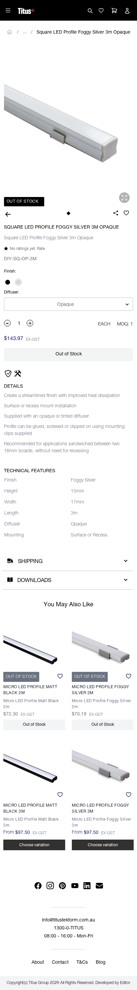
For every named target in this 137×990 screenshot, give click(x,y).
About (38, 962)
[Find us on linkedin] (87, 886)
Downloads (34, 581)
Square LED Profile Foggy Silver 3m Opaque (83, 32)
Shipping (30, 562)
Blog (100, 962)
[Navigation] (8, 10)
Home (10, 32)
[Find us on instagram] (50, 886)
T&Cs (82, 962)
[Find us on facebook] (38, 886)
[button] (101, 11)
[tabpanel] (68, 125)
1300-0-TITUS (68, 928)
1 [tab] (68, 213)
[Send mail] (99, 886)
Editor (125, 983)
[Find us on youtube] (74, 886)
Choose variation (34, 845)
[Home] (26, 10)
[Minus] (7, 323)
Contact (60, 962)
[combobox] (68, 304)
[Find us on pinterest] (62, 886)
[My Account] (127, 11)
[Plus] (30, 323)
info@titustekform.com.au (68, 920)
